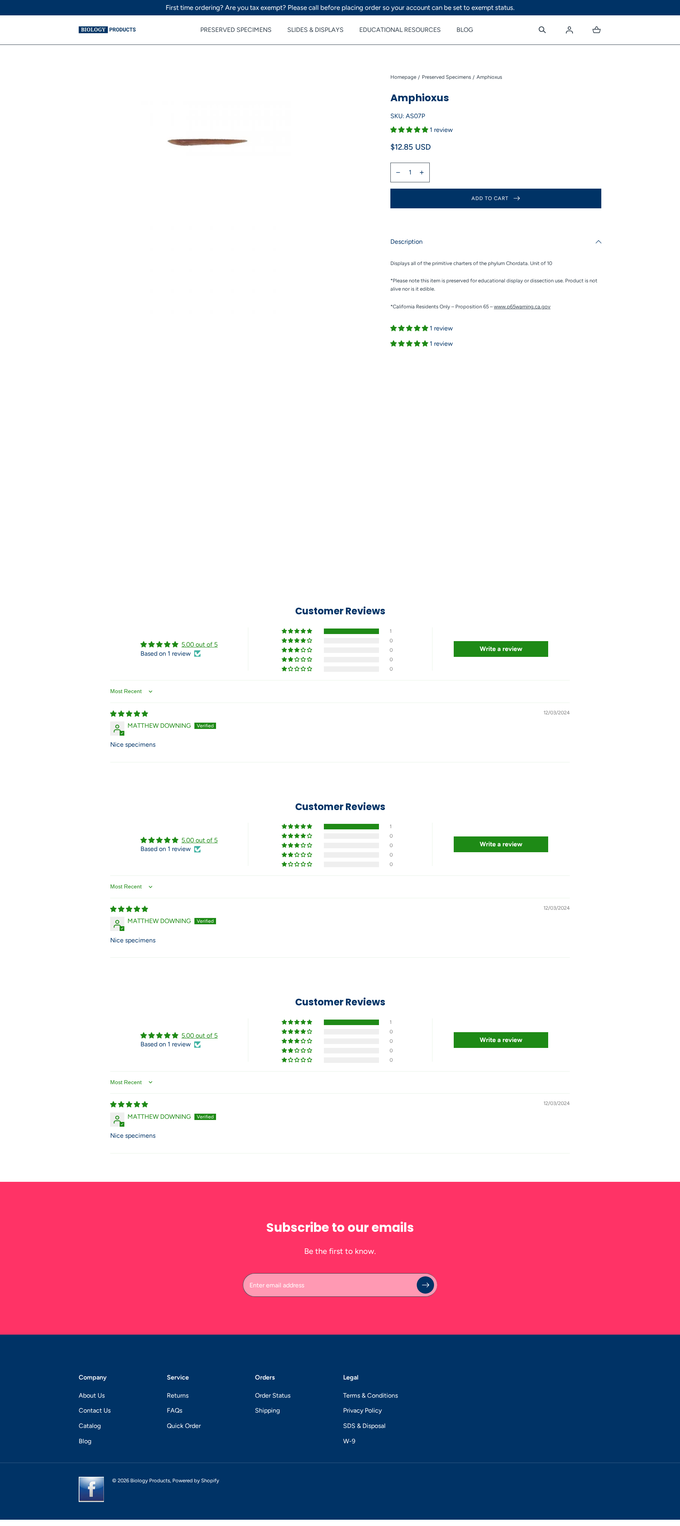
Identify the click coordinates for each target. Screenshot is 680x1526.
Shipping (267, 1410)
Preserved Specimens (446, 77)
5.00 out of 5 (199, 644)
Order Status (272, 1395)
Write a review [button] (501, 649)
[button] (542, 30)
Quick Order (184, 1426)
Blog (85, 1441)
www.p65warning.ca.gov (522, 307)
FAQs (174, 1410)
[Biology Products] (107, 30)
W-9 (349, 1441)
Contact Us (95, 1410)
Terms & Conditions (370, 1395)
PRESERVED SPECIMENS (236, 29)
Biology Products (150, 1480)
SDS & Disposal (364, 1426)
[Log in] (569, 30)
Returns (177, 1395)
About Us (92, 1395)
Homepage (403, 77)
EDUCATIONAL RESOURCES (400, 29)
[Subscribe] (425, 1285)
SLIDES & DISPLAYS (315, 29)
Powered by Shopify (195, 1480)
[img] (129, 714)
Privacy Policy (362, 1410)
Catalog (90, 1426)
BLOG (464, 29)
